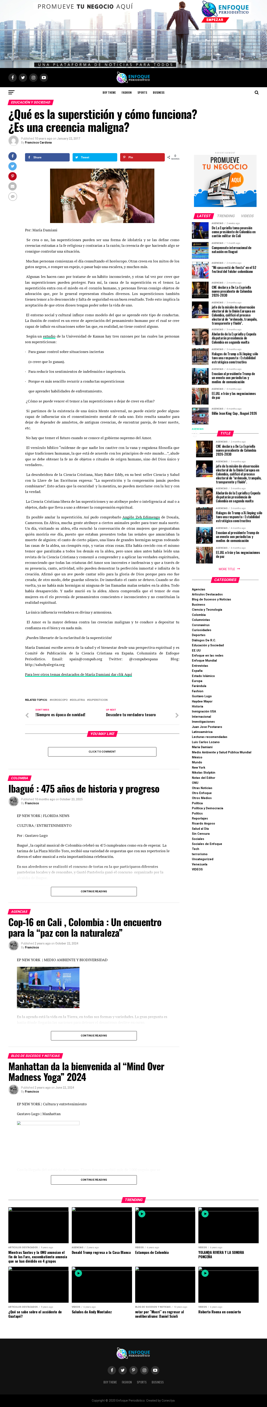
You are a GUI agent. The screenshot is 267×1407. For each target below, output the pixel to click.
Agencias (198, 589)
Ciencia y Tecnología (207, 609)
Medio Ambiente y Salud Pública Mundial (221, 752)
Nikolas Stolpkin (203, 772)
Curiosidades (201, 630)
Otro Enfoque (202, 793)
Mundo (197, 762)
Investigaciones (203, 722)
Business (158, 92)
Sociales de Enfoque (207, 844)
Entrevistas (200, 666)
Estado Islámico (203, 676)
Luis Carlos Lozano (206, 742)
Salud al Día (200, 829)
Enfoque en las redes (207, 655)
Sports (142, 92)
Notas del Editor (203, 778)
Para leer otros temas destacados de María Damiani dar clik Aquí (78, 674)
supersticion (98, 700)
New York (198, 767)
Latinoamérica (202, 732)
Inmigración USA (204, 711)
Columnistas (201, 620)
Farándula (199, 686)
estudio (49, 336)
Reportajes (200, 818)
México (197, 757)
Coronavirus (201, 625)
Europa (197, 681)
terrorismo (200, 854)
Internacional (201, 717)
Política (197, 803)
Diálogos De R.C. (204, 640)
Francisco (32, 803)
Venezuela (199, 864)
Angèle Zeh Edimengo (141, 517)
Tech (195, 849)
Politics (197, 813)
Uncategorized (202, 859)
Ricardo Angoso (203, 823)
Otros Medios (202, 798)
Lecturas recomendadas (209, 737)
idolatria (78, 700)
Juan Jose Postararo (207, 727)
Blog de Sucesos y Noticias (211, 599)
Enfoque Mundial (204, 660)
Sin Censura (201, 834)
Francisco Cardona (38, 142)
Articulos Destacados (207, 594)
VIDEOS (197, 869)
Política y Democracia (207, 808)
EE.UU (196, 650)
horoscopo (59, 700)
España (197, 671)
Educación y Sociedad (208, 645)
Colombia (199, 615)
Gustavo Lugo (202, 696)
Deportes (198, 635)
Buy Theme (109, 92)
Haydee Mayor (202, 701)
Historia (197, 706)
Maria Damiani (202, 747)
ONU (195, 783)
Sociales (198, 839)
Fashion (127, 92)
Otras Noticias (202, 788)
